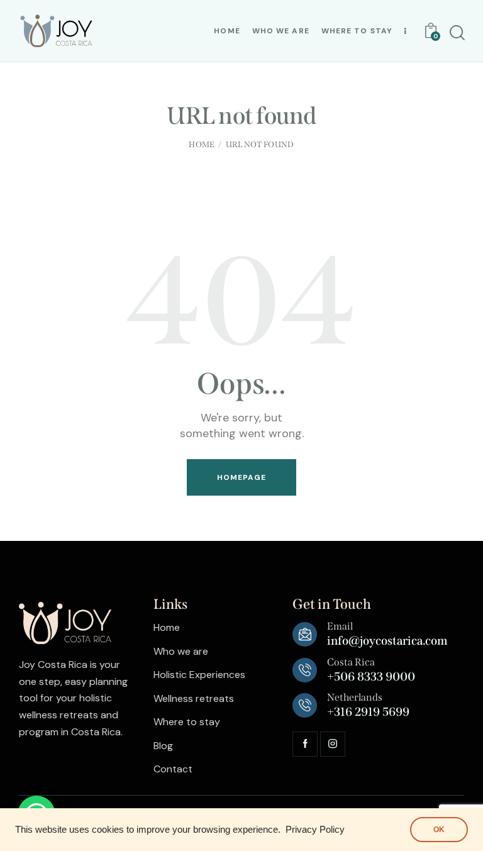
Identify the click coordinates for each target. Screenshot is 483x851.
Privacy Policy (315, 830)
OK (439, 829)
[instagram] (332, 744)
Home (201, 144)
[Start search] (457, 33)
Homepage (242, 477)
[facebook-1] (305, 744)
